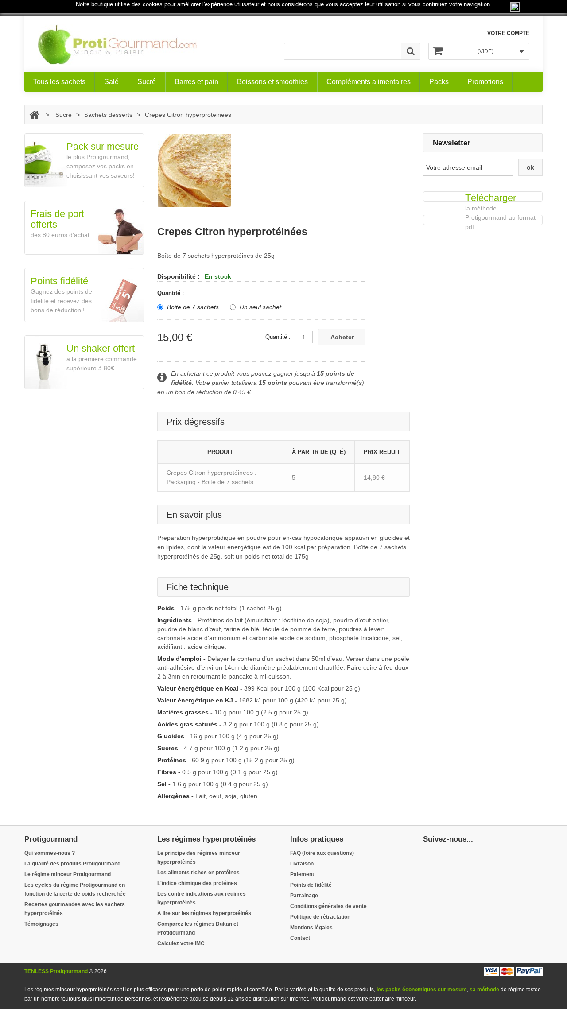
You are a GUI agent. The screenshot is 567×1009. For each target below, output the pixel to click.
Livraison (302, 864)
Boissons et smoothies (272, 81)
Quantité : (171, 293)
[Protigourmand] (117, 44)
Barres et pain (196, 81)
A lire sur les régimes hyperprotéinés (204, 913)
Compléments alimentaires (368, 81)
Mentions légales (311, 927)
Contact (300, 938)
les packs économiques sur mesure (422, 989)
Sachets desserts (108, 114)
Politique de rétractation (320, 917)
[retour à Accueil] (34, 114)
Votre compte (508, 33)
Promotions (485, 81)
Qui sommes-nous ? (49, 853)
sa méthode (484, 989)
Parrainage (304, 896)
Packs (439, 81)
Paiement (302, 874)
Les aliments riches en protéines (198, 872)
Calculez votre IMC (181, 943)
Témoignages (41, 924)
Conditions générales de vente (328, 906)
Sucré (146, 81)
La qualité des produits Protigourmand (72, 864)
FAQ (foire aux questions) (322, 853)
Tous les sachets (59, 81)
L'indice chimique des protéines (197, 883)
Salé (111, 81)
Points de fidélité (311, 885)
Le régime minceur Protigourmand (67, 874)
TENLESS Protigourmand (56, 971)
